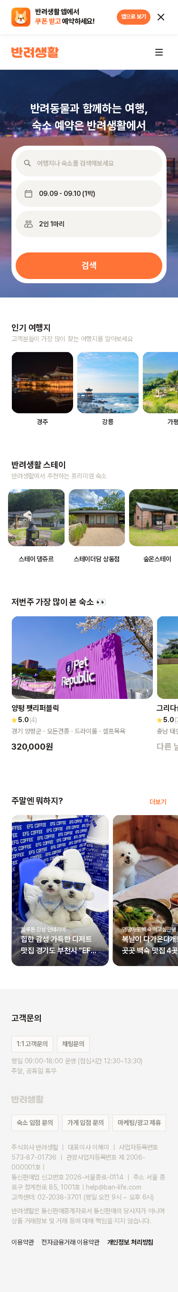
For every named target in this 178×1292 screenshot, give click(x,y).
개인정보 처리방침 (130, 1242)
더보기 (158, 802)
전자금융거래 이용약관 (70, 1242)
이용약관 (22, 1242)
